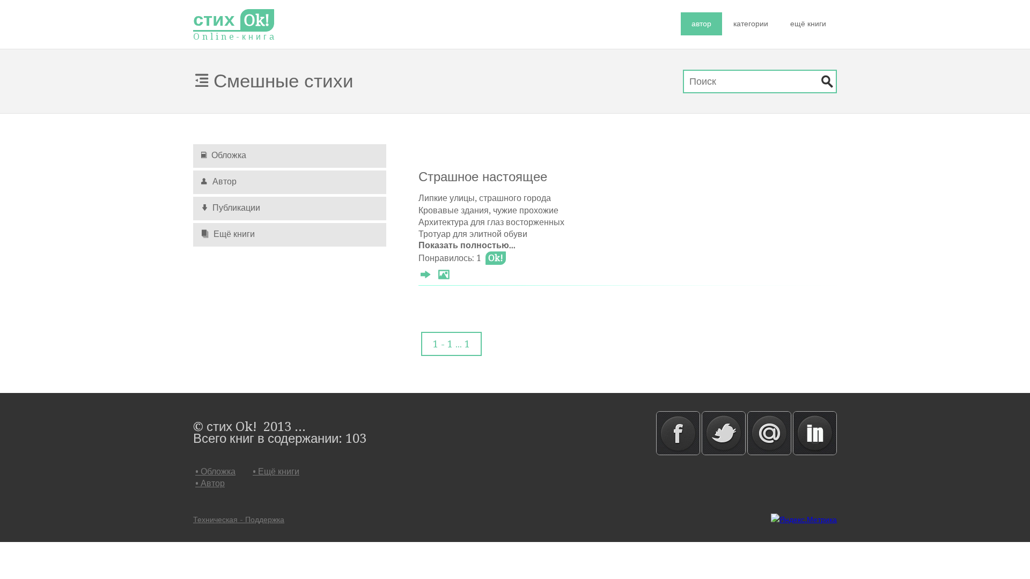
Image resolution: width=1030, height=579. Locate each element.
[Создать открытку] (444, 276)
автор (701, 23)
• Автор (210, 483)
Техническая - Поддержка (238, 519)
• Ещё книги (276, 471)
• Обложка (215, 471)
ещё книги (808, 23)
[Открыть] (425, 276)
